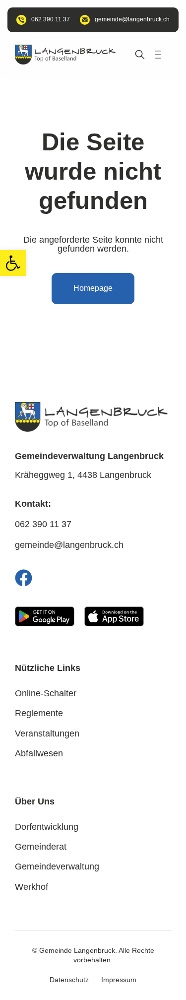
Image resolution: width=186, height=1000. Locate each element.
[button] (13, 263)
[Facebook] (23, 578)
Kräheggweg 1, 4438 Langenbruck (83, 475)
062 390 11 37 (43, 524)
